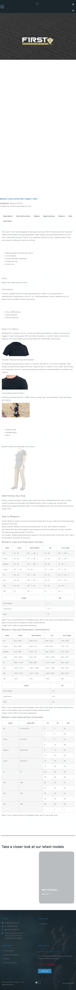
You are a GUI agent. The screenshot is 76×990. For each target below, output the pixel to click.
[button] (37, 4)
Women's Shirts (16, 203)
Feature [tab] (61, 216)
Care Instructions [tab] (23, 216)
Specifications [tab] (49, 216)
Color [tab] (70, 216)
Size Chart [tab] (7, 221)
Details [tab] (37, 216)
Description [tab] (8, 216)
